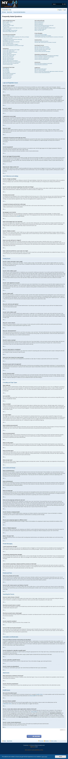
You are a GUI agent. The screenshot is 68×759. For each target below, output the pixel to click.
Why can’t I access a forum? (8, 57)
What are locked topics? (7, 77)
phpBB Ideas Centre (7, 703)
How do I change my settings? (8, 35)
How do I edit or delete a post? (8, 51)
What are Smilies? (6, 71)
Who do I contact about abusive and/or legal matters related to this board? (49, 71)
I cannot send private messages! (41, 34)
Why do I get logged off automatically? (10, 30)
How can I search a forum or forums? (42, 46)
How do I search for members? (40, 50)
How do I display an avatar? (8, 43)
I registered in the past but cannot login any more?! (12, 27)
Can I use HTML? (6, 69)
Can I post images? (6, 72)
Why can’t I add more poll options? (9, 54)
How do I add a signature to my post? (10, 52)
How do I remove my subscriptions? (41, 59)
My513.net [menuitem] (32, 746)
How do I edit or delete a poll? (8, 55)
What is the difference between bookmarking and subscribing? (46, 55)
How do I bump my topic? (8, 64)
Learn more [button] (44, 756)
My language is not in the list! (8, 40)
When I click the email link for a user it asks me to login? (13, 45)
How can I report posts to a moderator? (10, 60)
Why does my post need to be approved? (11, 63)
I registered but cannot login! (8, 25)
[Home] (9, 4)
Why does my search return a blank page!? (43, 49)
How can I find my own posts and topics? (42, 51)
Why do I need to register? (8, 21)
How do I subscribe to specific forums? (42, 58)
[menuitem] (9, 10)
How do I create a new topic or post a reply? (11, 49)
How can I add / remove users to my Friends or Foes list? (45, 42)
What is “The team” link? (39, 30)
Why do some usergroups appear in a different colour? (45, 27)
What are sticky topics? (7, 75)
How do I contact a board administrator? (42, 72)
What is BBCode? (6, 68)
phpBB (18, 216)
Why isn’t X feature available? (40, 70)
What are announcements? (8, 74)
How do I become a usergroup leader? (42, 26)
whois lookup (34, 711)
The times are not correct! (8, 38)
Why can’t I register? (6, 24)
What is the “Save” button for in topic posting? (11, 62)
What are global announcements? (9, 73)
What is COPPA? (6, 23)
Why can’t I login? (6, 26)
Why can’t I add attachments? (8, 58)
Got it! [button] (60, 756)
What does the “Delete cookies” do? (9, 31)
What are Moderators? (39, 23)
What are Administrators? (39, 21)
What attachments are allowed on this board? (43, 63)
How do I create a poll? (7, 53)
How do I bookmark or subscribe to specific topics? (44, 56)
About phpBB (33, 695)
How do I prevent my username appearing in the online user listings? (16, 37)
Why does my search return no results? (42, 47)
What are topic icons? (7, 78)
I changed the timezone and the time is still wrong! (12, 39)
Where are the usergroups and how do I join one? (44, 25)
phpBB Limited (39, 694)
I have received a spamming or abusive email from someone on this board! (49, 37)
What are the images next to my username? (11, 41)
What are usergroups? (39, 24)
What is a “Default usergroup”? (40, 29)
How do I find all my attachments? (41, 64)
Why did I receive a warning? (8, 59)
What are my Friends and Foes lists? (41, 41)
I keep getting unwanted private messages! (43, 35)
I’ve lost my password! (7, 29)
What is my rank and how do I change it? (10, 44)
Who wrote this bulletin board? (40, 69)
